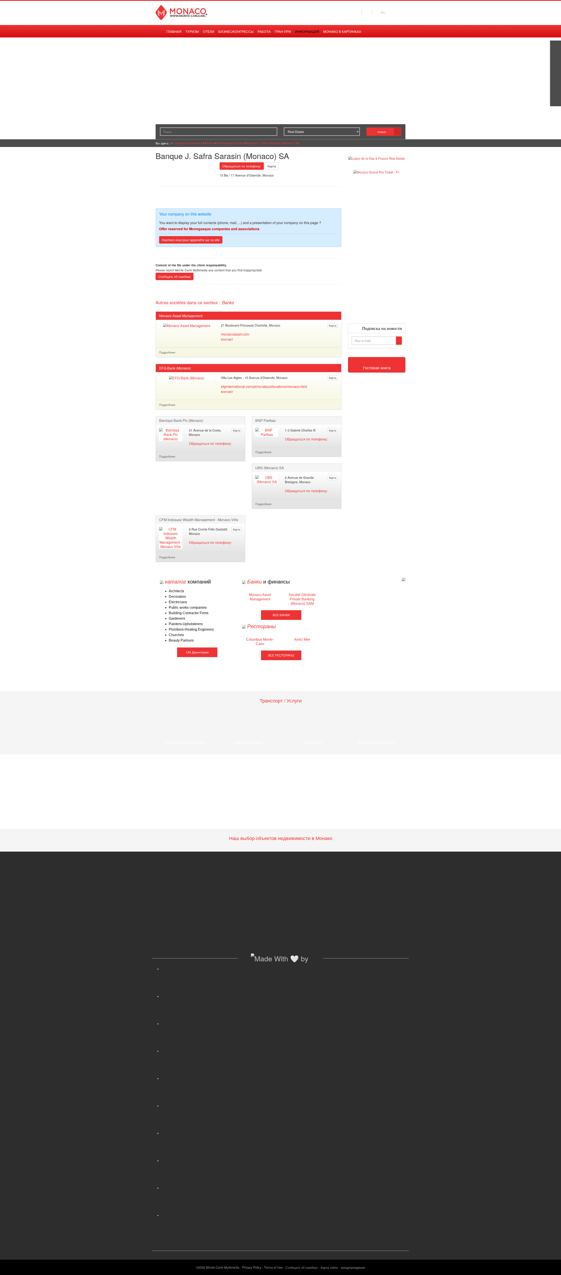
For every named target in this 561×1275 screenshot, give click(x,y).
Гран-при (283, 32)
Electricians (178, 602)
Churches (176, 635)
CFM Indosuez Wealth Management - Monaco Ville (198, 520)
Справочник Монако (187, 143)
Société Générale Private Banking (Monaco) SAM (302, 599)
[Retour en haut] (551, 1266)
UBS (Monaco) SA (269, 468)
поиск (382, 131)
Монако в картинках (342, 32)
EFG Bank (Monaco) (175, 368)
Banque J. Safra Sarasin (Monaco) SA (273, 143)
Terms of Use (273, 1267)
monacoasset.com (235, 334)
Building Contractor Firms (188, 613)
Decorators (177, 596)
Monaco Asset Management (180, 316)
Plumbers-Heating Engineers (191, 629)
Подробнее (167, 352)
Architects (176, 591)
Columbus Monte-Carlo (260, 642)
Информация (307, 32)
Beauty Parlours (181, 640)
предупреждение (353, 1267)
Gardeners (177, 618)
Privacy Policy (251, 1267)
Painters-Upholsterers (186, 624)
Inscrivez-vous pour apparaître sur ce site (191, 240)
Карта (272, 166)
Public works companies (188, 607)
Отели (208, 32)
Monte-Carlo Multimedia (222, 1267)
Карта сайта (329, 1267)
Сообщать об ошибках (174, 276)
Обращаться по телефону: (241, 166)
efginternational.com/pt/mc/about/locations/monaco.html (264, 386)
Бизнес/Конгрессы (236, 32)
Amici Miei (302, 639)
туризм (192, 32)
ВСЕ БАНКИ (281, 615)
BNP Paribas (265, 421)
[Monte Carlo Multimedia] (403, 579)
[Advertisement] (377, 249)
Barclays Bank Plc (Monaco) (181, 421)
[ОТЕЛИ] (555, 89)
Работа (264, 32)
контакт (227, 339)
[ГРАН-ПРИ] (555, 100)
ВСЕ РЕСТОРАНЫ (281, 655)
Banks (209, 143)
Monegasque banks (230, 143)
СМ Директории (197, 652)
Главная (173, 32)
